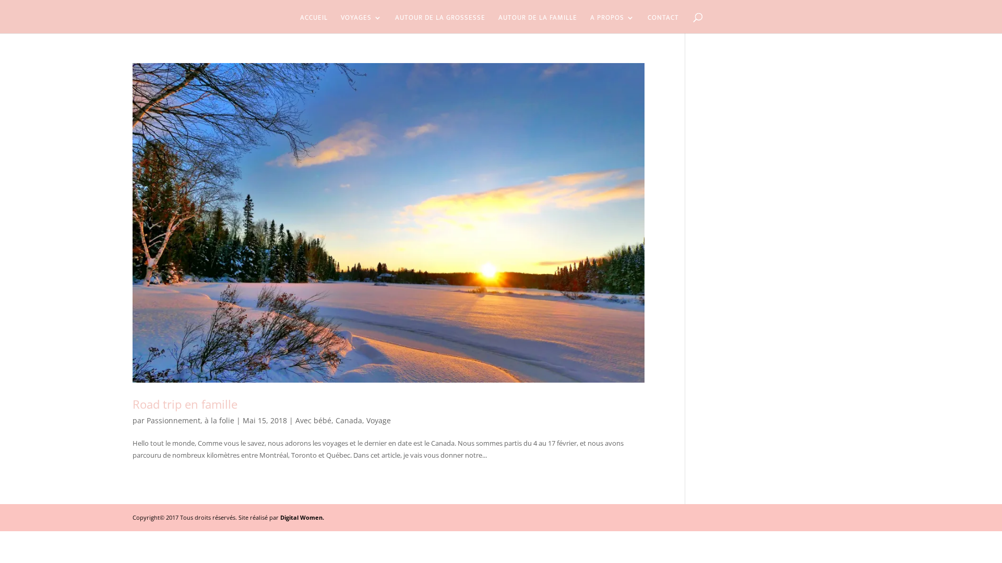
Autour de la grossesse (440, 18)
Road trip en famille (185, 404)
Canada (349, 420)
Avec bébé (313, 420)
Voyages (356, 18)
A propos (607, 18)
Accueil (314, 18)
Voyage (378, 420)
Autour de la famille (537, 18)
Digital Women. (302, 517)
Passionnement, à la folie (190, 420)
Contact (663, 18)
